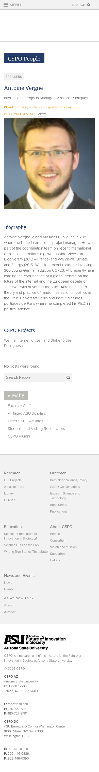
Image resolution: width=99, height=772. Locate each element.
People (55, 534)
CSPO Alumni (19, 436)
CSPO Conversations (65, 487)
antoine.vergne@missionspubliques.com (40, 107)
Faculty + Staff (19, 405)
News (8, 583)
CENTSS (10, 500)
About (8, 605)
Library (9, 493)
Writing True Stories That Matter (26, 552)
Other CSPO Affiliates (25, 421)
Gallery (55, 560)
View (42, 114)
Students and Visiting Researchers (36, 428)
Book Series (58, 505)
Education (13, 526)
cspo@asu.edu (18, 704)
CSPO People (24, 58)
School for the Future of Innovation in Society (20, 536)
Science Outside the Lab (21, 545)
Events (8, 589)
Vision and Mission (63, 547)
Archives (10, 612)
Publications (58, 511)
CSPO (50, 25)
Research (12, 473)
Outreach (58, 473)
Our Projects (13, 480)
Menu (15, 5)
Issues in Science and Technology (65, 495)
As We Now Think (19, 598)
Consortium (58, 540)
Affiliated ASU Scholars (27, 413)
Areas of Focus (14, 487)
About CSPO (61, 526)
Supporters (57, 554)
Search (79, 5)
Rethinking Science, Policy (68, 480)
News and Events (19, 575)
